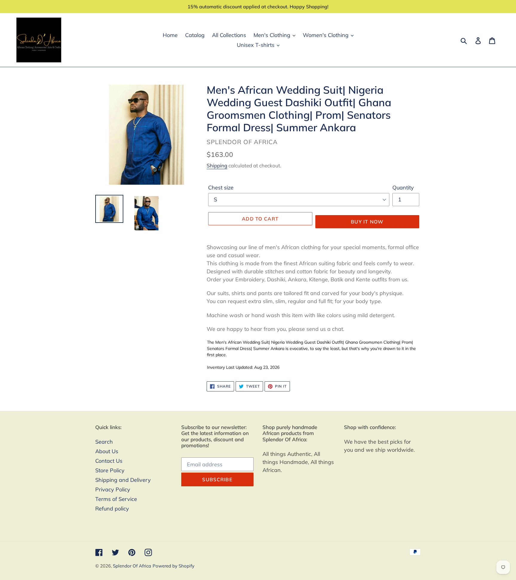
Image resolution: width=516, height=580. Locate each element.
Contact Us (108, 460)
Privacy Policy (112, 489)
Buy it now (367, 222)
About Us (106, 451)
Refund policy (112, 508)
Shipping (217, 165)
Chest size (221, 187)
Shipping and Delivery (123, 479)
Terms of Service (116, 499)
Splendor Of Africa (132, 566)
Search (104, 441)
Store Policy (110, 470)
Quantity (403, 187)
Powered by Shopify (173, 566)
